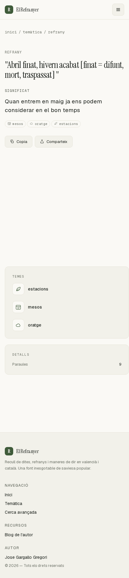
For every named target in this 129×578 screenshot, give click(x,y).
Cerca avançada (21, 512)
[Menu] (118, 10)
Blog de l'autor (19, 534)
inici (11, 32)
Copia (21, 141)
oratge (41, 124)
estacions (68, 124)
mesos (18, 124)
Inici (8, 494)
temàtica (32, 32)
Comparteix (57, 141)
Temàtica (13, 503)
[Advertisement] (64, 207)
